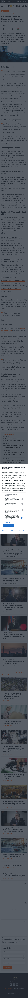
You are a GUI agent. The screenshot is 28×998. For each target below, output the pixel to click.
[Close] (24, 467)
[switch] (22, 499)
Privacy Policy (22, 530)
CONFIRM (8, 525)
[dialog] (14, 499)
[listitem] (14, 495)
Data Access (14, 530)
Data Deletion (5, 530)
